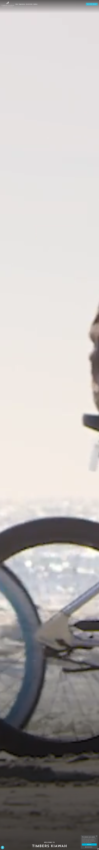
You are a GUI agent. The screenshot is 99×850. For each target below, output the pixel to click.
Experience (22, 4)
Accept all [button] (89, 844)
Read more (90, 842)
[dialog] (89, 842)
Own (16, 4)
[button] (89, 847)
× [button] (96, 836)
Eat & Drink (29, 4)
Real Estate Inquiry (92, 4)
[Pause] (98, 848)
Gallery (35, 4)
